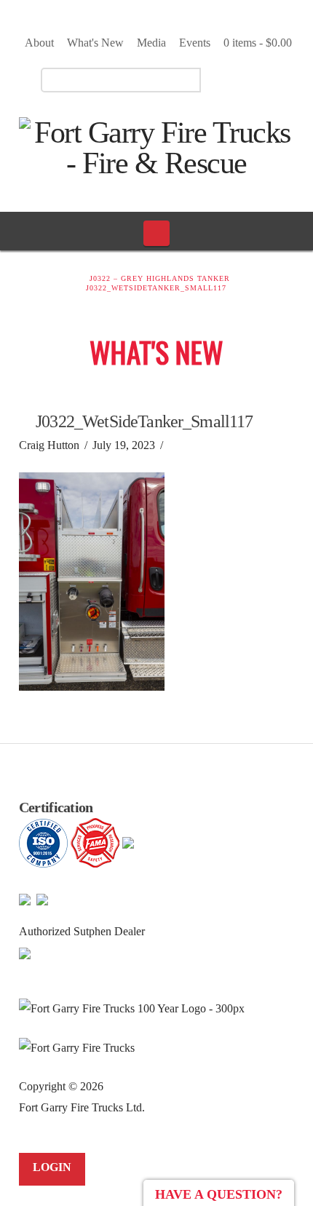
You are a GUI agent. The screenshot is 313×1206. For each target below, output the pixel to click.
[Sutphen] (25, 951)
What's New (95, 42)
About (39, 42)
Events (194, 42)
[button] (156, 233)
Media (151, 42)
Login (52, 1167)
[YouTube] (256, 79)
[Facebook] (230, 79)
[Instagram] (281, 79)
